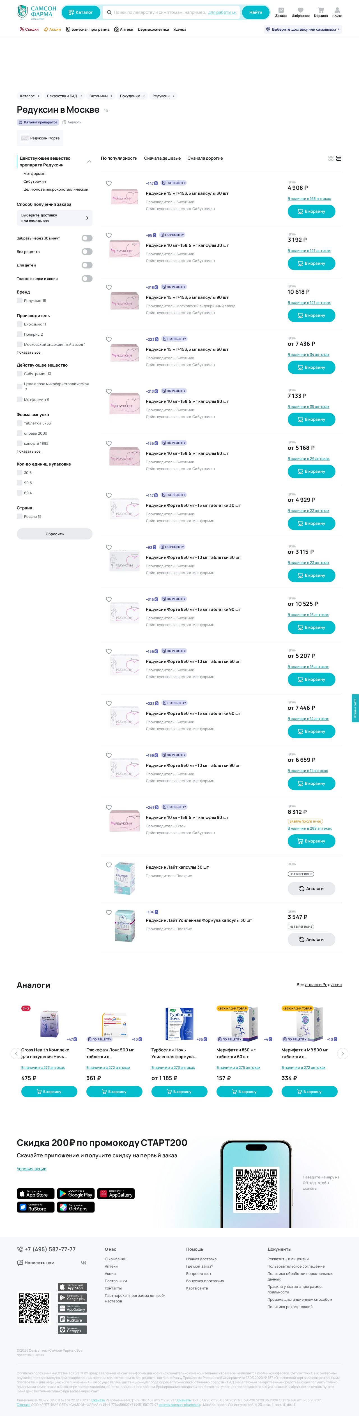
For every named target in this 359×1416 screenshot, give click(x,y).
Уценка (179, 29)
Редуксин (35, 300)
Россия (33, 516)
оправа (35, 433)
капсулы (36, 443)
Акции (55, 29)
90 (28, 482)
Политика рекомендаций (290, 1306)
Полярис (33, 334)
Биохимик (35, 324)
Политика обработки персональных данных (300, 1276)
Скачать (98, 1400)
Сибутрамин (35, 181)
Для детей (26, 265)
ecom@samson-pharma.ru (179, 1405)
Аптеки (126, 29)
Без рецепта (28, 251)
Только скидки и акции (37, 278)
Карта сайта (197, 1288)
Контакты (113, 1288)
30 (28, 472)
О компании (115, 1258)
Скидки (32, 29)
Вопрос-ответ (198, 1273)
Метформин (34, 173)
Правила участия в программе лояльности (295, 1289)
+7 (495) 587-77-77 (50, 1249)
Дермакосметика (153, 29)
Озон (181, 825)
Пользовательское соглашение (296, 1266)
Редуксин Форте (45, 138)
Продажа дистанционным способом (300, 1299)
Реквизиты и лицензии (288, 1258)
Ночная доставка (201, 1258)
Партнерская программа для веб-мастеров (135, 1298)
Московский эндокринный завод (55, 344)
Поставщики (116, 1280)
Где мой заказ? (199, 1266)
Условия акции (32, 1169)
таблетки (37, 423)
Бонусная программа (90, 29)
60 (28, 492)
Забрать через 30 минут (38, 238)
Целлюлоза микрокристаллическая (56, 189)
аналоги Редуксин (323, 985)
